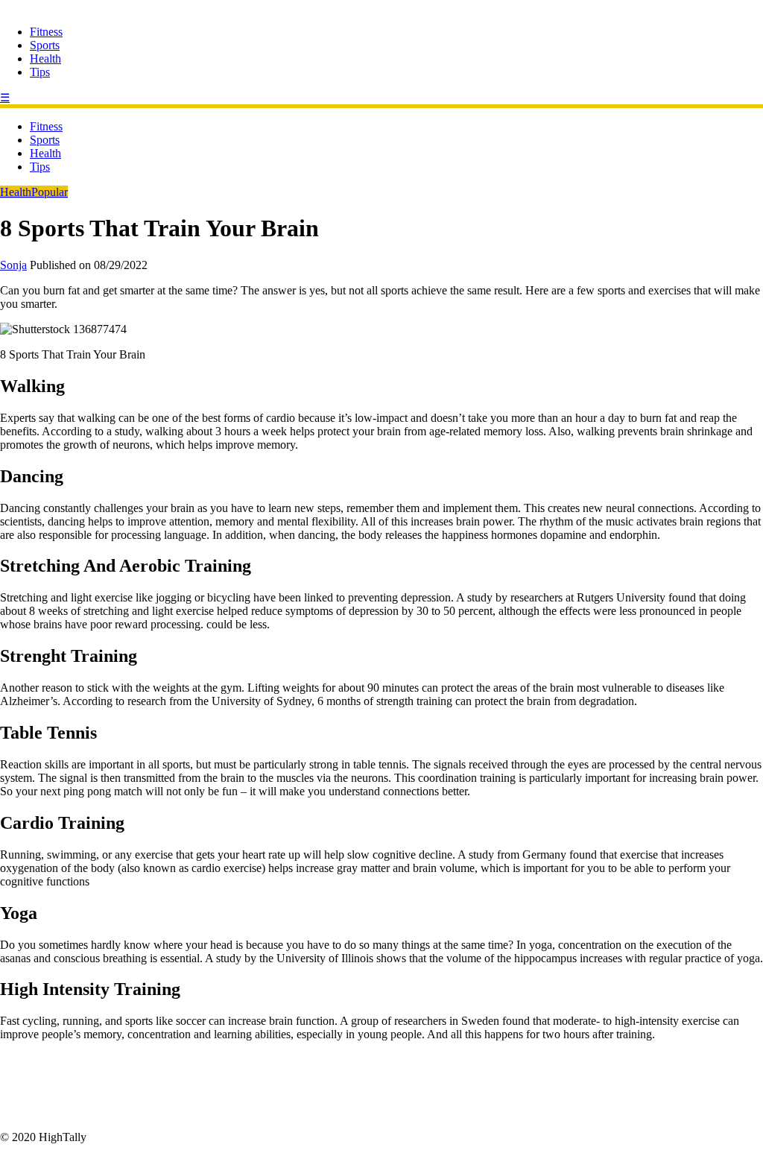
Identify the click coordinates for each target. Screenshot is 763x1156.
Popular (49, 192)
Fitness (46, 31)
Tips (40, 72)
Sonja (13, 265)
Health (45, 58)
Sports (45, 45)
